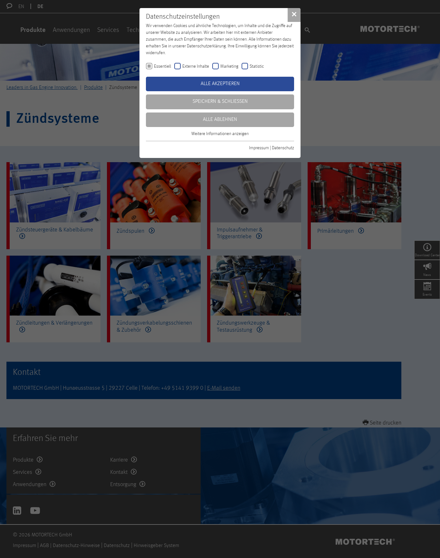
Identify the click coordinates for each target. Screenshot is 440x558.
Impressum (259, 148)
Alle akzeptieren (220, 83)
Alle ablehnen (220, 119)
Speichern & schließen (220, 101)
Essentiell (162, 66)
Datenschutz (283, 148)
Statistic (257, 66)
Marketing (229, 66)
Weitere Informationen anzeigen (220, 134)
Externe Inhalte (195, 66)
